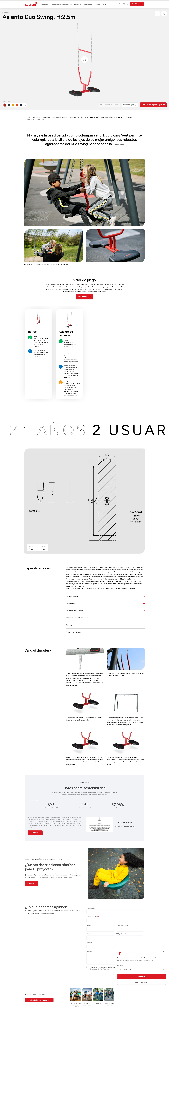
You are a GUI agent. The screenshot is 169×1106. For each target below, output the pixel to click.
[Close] (163, 951)
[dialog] (84, 553)
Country (120, 965)
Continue (141, 976)
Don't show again (141, 982)
